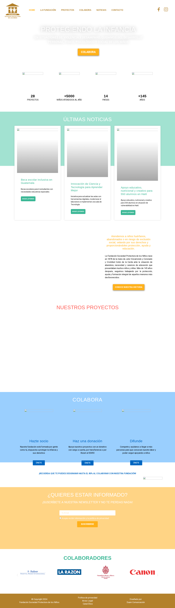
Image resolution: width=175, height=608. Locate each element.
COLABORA (85, 10)
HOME (32, 10)
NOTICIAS (101, 10)
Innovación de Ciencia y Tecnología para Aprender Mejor (86, 187)
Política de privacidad (87, 597)
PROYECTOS (67, 10)
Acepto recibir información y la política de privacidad (85, 518)
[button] (17, 575)
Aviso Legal (87, 601)
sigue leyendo (28, 199)
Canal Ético (87, 604)
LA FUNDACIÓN (48, 10)
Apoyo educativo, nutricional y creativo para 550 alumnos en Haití (136, 190)
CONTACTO (117, 10)
